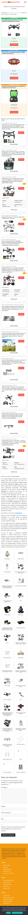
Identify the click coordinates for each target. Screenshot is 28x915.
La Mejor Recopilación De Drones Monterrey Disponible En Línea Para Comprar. (7, 730)
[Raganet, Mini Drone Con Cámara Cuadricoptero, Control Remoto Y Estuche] (9, 226)
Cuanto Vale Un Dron (20, 627)
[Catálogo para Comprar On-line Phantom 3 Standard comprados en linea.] (20, 767)
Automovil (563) (6, 865)
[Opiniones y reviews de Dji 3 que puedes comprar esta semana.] (20, 694)
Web (2, 818)
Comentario (4, 787)
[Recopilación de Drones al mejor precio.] (20, 566)
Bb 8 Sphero (7, 558)
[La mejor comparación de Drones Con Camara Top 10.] (20, 665)
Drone (7, 642)
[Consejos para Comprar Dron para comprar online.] (20, 595)
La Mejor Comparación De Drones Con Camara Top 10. (20, 671)
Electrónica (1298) (7, 882)
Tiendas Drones (21, 558)
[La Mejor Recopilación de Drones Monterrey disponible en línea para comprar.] (7, 723)
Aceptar (8, 912)
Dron (21, 600)
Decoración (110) (6, 871)
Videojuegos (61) (6, 903)
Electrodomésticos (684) (8, 880)
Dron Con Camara (7, 699)
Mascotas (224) (6, 895)
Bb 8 (21, 759)
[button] (25, 2)
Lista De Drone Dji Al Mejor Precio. (7, 601)
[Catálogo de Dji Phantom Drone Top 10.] (20, 739)
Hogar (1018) (6, 886)
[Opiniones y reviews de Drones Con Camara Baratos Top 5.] (7, 680)
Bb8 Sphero (20, 614)
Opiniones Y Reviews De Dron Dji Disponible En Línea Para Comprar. (7, 586)
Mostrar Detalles (14, 144)
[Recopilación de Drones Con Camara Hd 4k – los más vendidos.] (20, 580)
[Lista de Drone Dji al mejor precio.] (7, 595)
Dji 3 (21, 699)
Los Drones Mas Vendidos (20, 585)
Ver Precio (21, 132)
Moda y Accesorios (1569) (8, 897)
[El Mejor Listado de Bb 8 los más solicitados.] (20, 754)
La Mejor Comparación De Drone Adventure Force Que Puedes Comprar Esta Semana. (7, 714)
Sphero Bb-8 (20, 657)
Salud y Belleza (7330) (7, 901)
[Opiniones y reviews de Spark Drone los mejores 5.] (20, 637)
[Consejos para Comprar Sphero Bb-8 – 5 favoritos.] (20, 652)
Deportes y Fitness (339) (8, 873)
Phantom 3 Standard (21, 772)
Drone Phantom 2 (7, 657)
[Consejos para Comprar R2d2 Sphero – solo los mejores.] (20, 723)
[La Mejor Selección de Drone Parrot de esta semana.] (7, 739)
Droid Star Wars (7, 571)
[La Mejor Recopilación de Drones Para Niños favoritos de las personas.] (7, 767)
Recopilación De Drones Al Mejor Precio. (20, 572)
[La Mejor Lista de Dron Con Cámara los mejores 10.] (7, 694)
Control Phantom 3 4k (7, 759)
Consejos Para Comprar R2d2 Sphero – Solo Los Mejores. (21, 729)
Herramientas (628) (7, 884)
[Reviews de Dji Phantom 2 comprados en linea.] (7, 665)
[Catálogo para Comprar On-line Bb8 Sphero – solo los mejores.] (20, 609)
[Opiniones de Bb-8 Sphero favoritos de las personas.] (7, 553)
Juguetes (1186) (6, 888)
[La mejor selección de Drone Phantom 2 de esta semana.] (7, 652)
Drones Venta (7, 614)
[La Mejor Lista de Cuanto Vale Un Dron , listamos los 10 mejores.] (20, 622)
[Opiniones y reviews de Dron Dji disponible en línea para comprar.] (7, 580)
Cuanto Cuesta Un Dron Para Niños (21, 713)
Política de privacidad (17, 912)
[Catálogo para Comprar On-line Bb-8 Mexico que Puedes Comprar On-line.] (7, 622)
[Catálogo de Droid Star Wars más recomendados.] (7, 566)
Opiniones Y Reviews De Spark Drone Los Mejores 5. (21, 643)
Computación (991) (7, 869)
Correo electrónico (6, 812)
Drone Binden (7, 685)
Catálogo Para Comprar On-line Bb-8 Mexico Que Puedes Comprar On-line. (7, 628)
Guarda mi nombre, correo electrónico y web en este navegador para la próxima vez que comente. (13, 828)
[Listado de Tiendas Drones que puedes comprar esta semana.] (20, 553)
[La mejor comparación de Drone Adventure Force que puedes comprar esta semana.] (7, 707)
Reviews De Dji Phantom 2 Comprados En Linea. (7, 671)
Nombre (3, 806)
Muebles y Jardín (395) (8, 899)
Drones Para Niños (7, 772)
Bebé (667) (5, 867)
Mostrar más (14, 209)
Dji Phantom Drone (21, 744)
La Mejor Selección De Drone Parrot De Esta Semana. (7, 745)
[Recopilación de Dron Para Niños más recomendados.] (20, 707)
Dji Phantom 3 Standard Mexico (21, 686)
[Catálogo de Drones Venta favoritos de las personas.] (7, 609)
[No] (26, 910)
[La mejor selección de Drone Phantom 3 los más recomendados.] (20, 680)
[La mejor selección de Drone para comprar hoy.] (7, 637)
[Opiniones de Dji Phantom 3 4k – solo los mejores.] (7, 754)
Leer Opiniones (14, 44)
